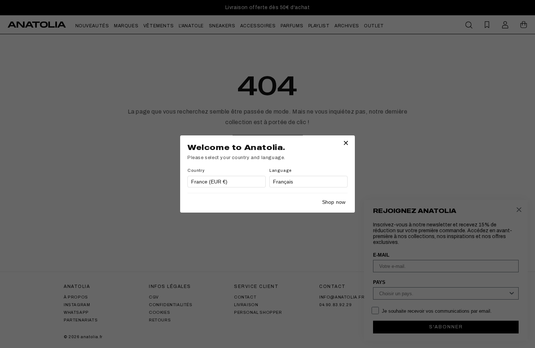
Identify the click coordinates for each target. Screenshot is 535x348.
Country (196, 170)
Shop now (333, 202)
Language (280, 170)
